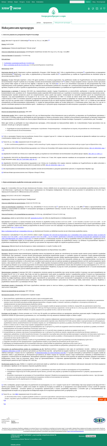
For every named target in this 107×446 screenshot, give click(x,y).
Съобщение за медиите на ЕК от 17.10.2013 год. (19, 63)
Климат (93, 8)
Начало (4, 2)
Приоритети (47, 22)
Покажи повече (15, 444)
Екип (33, 2)
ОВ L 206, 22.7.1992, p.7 (95, 154)
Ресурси (22, 2)
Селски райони (104, 8)
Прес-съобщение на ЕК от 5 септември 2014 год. (17, 231)
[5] (59, 74)
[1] (29, 40)
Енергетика (101, 8)
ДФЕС (17, 142)
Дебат (39, 22)
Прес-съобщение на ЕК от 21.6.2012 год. (16, 65)
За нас (28, 2)
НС (5, 404)
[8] (57, 83)
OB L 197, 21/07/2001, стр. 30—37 (27, 159)
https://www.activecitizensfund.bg (75, 431)
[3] (83, 72)
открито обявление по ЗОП (11, 351)
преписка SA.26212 (36, 218)
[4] (13, 74)
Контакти (39, 2)
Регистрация (101, 2)
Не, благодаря (90, 436)
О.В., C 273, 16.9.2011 (17, 227)
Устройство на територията (97, 8)
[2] (49, 40)
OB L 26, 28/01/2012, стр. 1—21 (55, 165)
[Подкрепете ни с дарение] (102, 400)
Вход (94, 2)
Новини (10, 2)
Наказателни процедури (62, 22)
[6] (20, 75)
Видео (16, 2)
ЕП (5, 400)
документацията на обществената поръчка (51, 353)
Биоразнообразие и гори (89, 8)
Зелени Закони (11, 8)
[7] (63, 81)
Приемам (82, 436)
